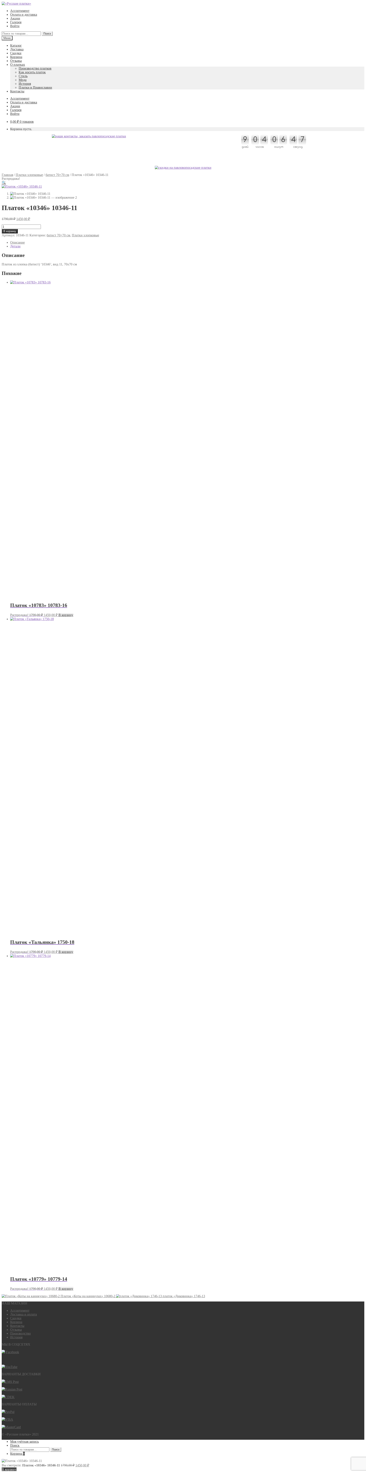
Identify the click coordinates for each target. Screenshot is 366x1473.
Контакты (17, 91)
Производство (20, 1333)
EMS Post (12, 1382)
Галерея (15, 22)
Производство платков (35, 68)
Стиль (23, 76)
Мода (22, 80)
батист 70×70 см (57, 175)
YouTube (11, 1367)
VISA (9, 1419)
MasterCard (13, 1427)
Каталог (16, 45)
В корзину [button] (65, 615)
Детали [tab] (15, 246)
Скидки (15, 53)
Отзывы (16, 61)
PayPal (9, 1412)
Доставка (17, 49)
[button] (4, 182)
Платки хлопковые (29, 175)
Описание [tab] (17, 242)
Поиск (47, 33)
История (25, 83)
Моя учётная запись (24, 1441)
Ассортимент (19, 11)
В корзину (9, 231)
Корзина (16, 57)
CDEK (10, 1397)
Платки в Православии (35, 87)
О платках (17, 64)
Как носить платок (32, 72)
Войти (14, 26)
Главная (7, 175)
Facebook (12, 1352)
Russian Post (13, 1389)
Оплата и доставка (23, 14)
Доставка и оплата (23, 1314)
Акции (15, 18)
